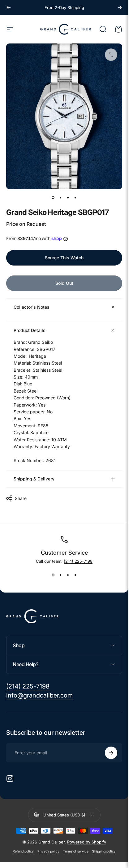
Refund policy (23, 851)
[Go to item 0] (53, 198)
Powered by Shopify (86, 841)
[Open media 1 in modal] (111, 54)
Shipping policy (104, 851)
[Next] (120, 7)
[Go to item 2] (60, 198)
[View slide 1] (53, 575)
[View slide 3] (68, 575)
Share (21, 498)
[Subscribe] (111, 753)
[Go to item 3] (68, 198)
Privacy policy (48, 851)
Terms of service (75, 851)
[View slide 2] (60, 575)
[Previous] (8, 7)
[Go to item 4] (75, 198)
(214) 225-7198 (78, 561)
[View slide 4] (75, 575)
